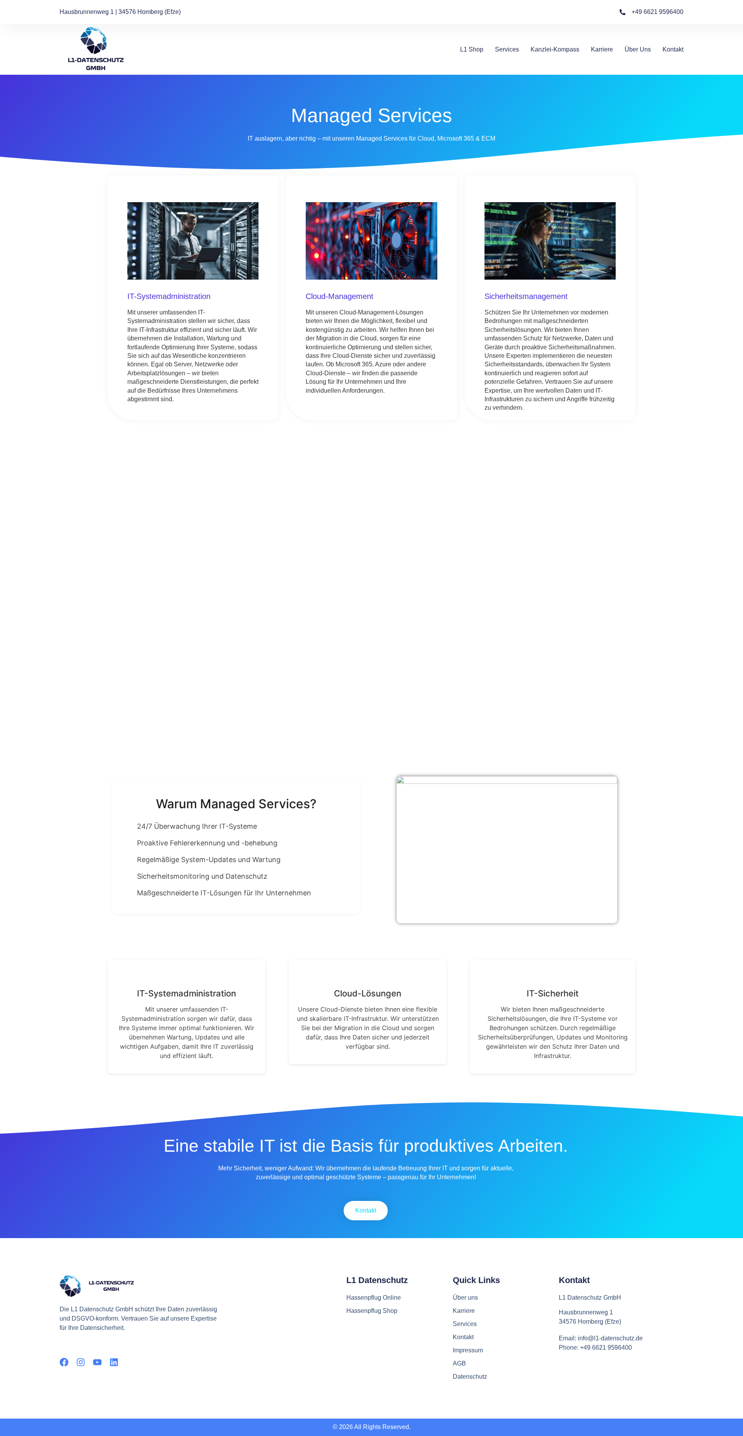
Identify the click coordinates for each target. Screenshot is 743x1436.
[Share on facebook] (364, 571)
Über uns (638, 49)
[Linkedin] (114, 1362)
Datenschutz (470, 1376)
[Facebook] (64, 1362)
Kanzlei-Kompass (555, 49)
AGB (459, 1363)
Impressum (468, 1350)
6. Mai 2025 (373, 535)
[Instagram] (80, 1362)
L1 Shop (471, 49)
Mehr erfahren (372, 589)
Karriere (602, 49)
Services (507, 49)
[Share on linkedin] (374, 571)
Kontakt (673, 49)
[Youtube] (97, 1362)
